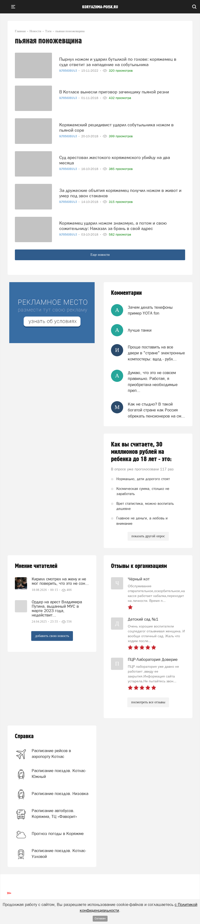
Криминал (68, 70)
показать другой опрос (148, 536)
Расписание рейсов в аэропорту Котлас (51, 753)
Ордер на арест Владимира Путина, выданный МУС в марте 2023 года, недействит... (57, 608)
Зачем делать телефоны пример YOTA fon (150, 310)
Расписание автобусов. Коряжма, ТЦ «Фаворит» (54, 813)
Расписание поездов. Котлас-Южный (59, 773)
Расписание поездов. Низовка (60, 793)
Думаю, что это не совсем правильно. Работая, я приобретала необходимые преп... (153, 381)
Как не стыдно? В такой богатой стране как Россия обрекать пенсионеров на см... (156, 410)
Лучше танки (139, 330)
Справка (24, 736)
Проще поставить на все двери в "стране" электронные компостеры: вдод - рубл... (156, 353)
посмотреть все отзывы (148, 702)
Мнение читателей (36, 566)
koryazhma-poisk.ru (100, 7)
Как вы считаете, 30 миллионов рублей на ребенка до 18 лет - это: (141, 452)
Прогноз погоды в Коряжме (58, 833)
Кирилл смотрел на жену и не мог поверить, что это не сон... (60, 581)
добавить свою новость (52, 636)
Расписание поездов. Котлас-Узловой (59, 853)
